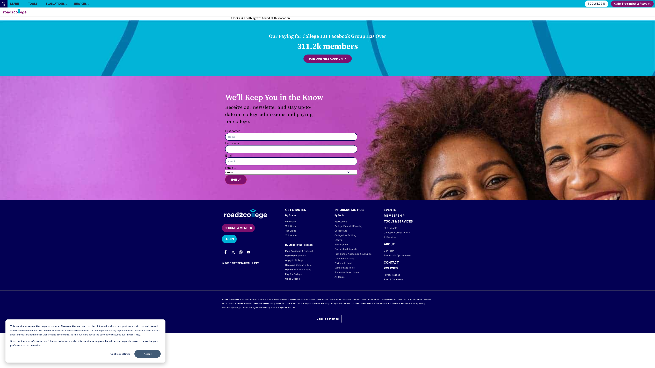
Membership (394, 215)
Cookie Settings (328, 319)
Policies (391, 268)
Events (390, 210)
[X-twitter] (233, 252)
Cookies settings (120, 353)
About (389, 244)
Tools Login (596, 4)
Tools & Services (398, 221)
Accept (148, 353)
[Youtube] (248, 252)
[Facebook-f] (225, 252)
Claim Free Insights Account (632, 4)
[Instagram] (241, 252)
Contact (391, 262)
